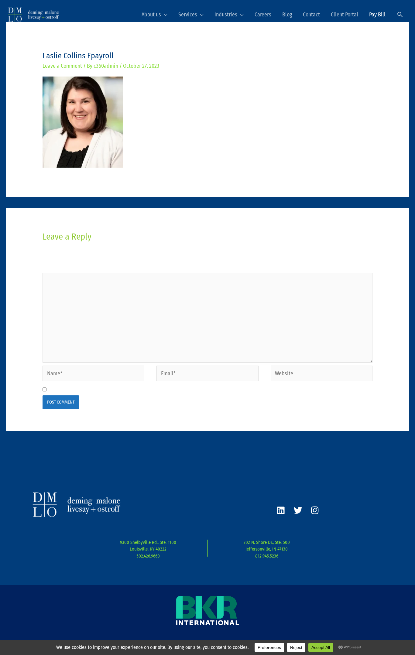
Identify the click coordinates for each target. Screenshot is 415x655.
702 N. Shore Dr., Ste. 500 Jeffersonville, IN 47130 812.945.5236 (267, 549)
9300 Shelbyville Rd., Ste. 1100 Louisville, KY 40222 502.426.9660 (148, 549)
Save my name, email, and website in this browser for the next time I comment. (139, 389)
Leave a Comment (62, 66)
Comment (55, 267)
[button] (399, 14)
